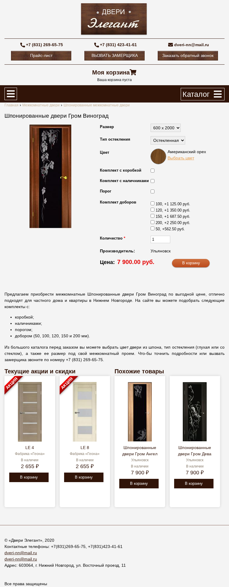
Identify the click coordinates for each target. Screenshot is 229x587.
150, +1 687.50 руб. (173, 216)
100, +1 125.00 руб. (173, 204)
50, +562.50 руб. (170, 229)
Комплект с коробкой (120, 170)
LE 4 (29, 447)
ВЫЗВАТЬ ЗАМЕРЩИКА (115, 55)
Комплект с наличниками (124, 180)
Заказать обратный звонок (187, 55)
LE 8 (85, 447)
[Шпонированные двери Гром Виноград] (50, 176)
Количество (112, 238)
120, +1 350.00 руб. (173, 210)
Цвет (104, 152)
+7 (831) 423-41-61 (118, 44)
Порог (105, 191)
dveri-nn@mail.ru (191, 44)
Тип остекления (115, 139)
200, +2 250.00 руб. (173, 222)
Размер (107, 127)
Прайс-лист (41, 55)
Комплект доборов (118, 202)
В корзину (29, 477)
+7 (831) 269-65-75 (44, 44)
